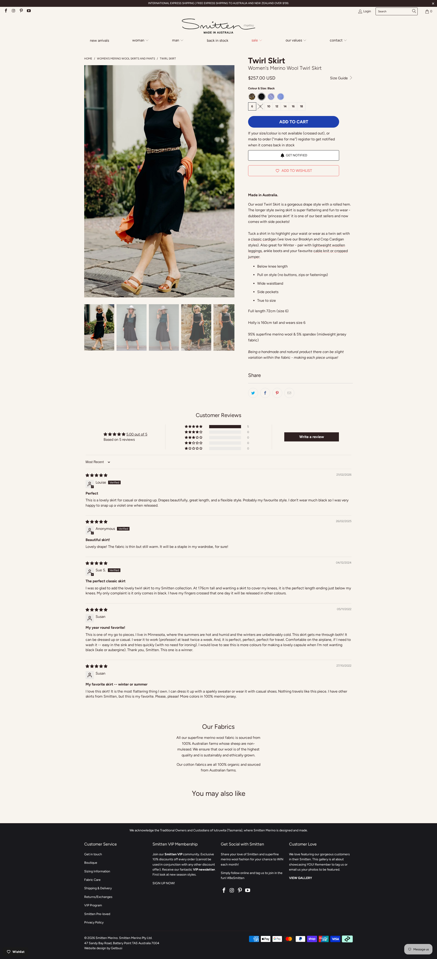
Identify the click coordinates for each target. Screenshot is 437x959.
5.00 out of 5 (136, 434)
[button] (140, 41)
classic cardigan (264, 239)
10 (268, 106)
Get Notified (296, 155)
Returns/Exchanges (98, 897)
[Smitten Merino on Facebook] (5, 11)
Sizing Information (97, 871)
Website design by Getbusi (103, 948)
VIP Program (93, 905)
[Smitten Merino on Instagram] (13, 11)
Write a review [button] (311, 437)
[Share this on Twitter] (253, 393)
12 (276, 106)
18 (301, 106)
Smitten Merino (107, 938)
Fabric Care (92, 880)
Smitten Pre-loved (97, 914)
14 (285, 106)
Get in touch (93, 854)
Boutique (90, 863)
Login (367, 11)
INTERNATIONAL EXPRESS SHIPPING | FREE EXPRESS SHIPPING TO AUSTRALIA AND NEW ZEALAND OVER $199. (218, 3)
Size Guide (339, 78)
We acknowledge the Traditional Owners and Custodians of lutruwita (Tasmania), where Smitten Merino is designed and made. (219, 830)
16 (293, 106)
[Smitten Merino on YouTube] (28, 11)
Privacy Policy (94, 922)
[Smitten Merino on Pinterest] (21, 11)
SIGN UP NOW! (163, 883)
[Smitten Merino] (218, 26)
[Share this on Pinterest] (277, 393)
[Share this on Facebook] (265, 393)
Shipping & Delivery (98, 888)
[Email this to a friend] (289, 393)
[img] (96, 475)
